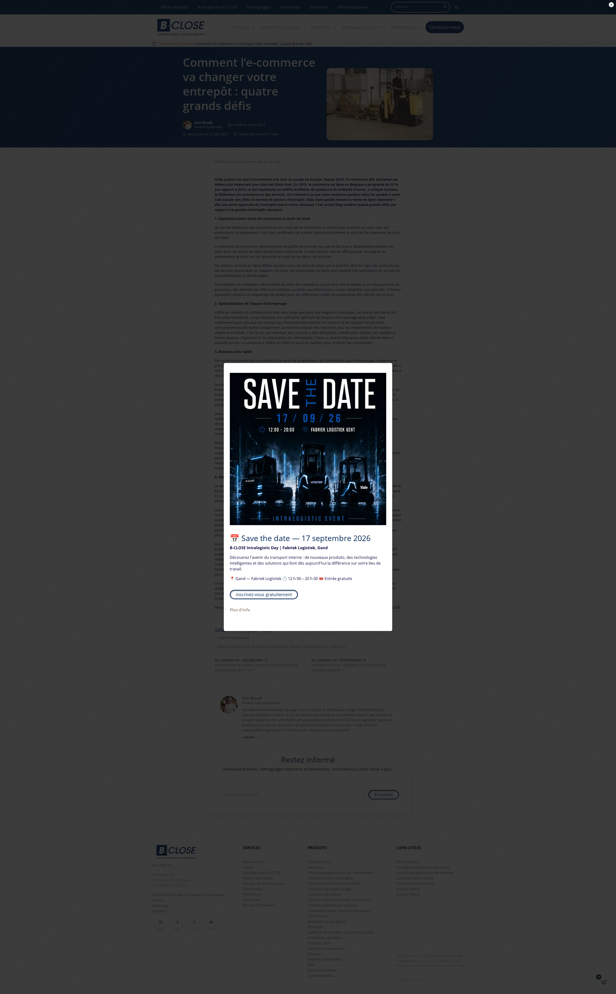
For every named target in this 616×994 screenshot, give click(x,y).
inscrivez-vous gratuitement (264, 594)
